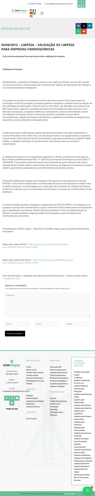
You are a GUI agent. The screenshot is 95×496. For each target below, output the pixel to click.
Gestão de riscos (15, 28)
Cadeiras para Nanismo (83, 408)
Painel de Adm (12, 409)
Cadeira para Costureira (83, 461)
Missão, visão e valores (35, 372)
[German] (31, 13)
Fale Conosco (31, 419)
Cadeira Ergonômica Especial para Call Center (82, 469)
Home (28, 367)
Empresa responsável (34, 378)
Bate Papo (54, 409)
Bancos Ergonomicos (58, 370)
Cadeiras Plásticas (81, 386)
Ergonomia (30, 404)
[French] (34, 10)
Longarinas (78, 377)
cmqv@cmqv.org (11, 278)
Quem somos (31, 370)
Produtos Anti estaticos (59, 378)
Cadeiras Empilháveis (82, 455)
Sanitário (29, 396)
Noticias (53, 398)
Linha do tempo (32, 375)
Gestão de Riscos (33, 407)
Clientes (29, 384)
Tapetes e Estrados (57, 386)
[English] (31, 10)
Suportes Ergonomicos (59, 384)
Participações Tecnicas (35, 381)
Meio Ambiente (32, 398)
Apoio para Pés (55, 367)
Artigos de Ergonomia (58, 401)
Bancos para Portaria (82, 475)
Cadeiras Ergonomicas (58, 372)
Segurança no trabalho (35, 401)
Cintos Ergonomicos (58, 375)
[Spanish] (31, 16)
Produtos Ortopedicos (58, 381)
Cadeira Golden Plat (81, 464)
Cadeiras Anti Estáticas (83, 458)
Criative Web (69, 494)
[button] (78, 26)
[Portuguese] (34, 13)
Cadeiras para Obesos (82, 405)
